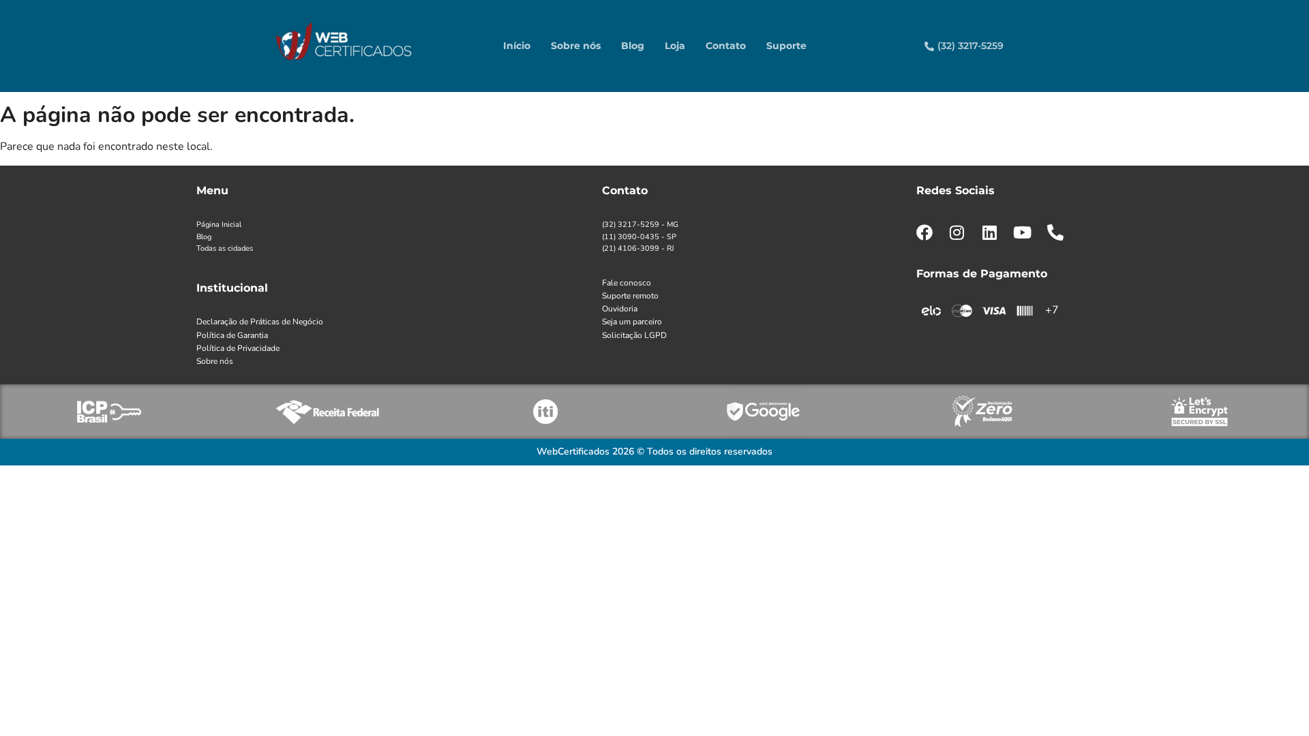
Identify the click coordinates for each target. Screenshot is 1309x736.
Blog (632, 46)
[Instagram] (957, 232)
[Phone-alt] (1055, 232)
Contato (726, 46)
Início (516, 46)
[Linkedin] (990, 232)
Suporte (786, 46)
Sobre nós (576, 46)
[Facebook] (924, 232)
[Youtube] (1022, 232)
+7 (1052, 310)
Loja (675, 46)
